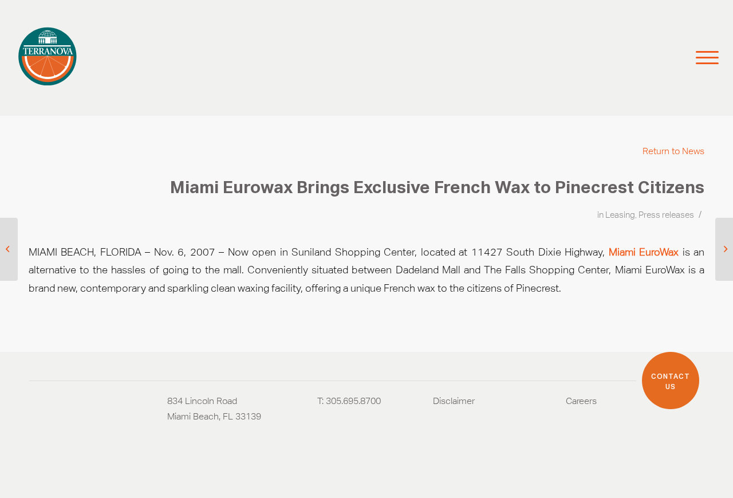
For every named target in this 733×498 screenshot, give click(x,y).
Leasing (620, 214)
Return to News (673, 151)
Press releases (666, 214)
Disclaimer (454, 401)
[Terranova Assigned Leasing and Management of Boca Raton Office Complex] (9, 249)
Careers (581, 401)
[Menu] (702, 58)
